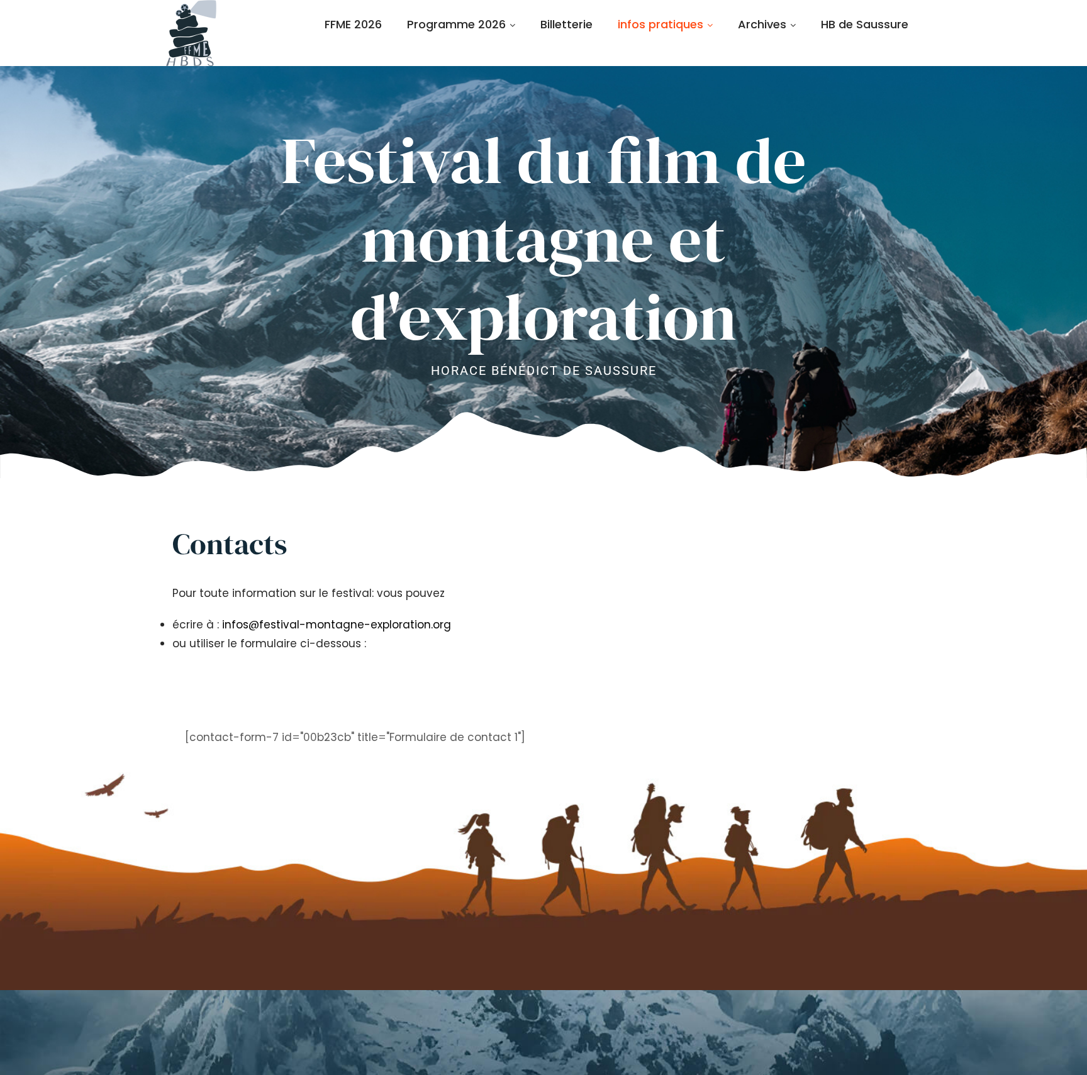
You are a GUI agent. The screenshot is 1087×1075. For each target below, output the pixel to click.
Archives (762, 24)
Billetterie (566, 24)
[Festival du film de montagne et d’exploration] (191, 33)
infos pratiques (660, 24)
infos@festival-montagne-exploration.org (336, 624)
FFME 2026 (353, 24)
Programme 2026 (456, 24)
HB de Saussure (864, 24)
